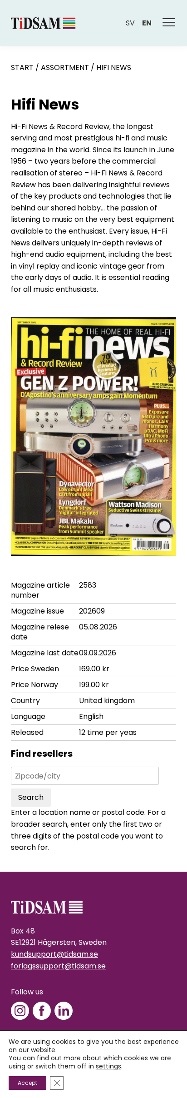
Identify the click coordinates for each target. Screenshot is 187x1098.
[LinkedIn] (63, 1011)
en (147, 23)
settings (108, 1066)
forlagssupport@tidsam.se (58, 966)
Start (22, 67)
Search (31, 797)
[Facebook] (42, 1011)
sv (130, 23)
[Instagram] (20, 1011)
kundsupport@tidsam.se (54, 954)
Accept (27, 1083)
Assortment (65, 67)
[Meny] (169, 23)
